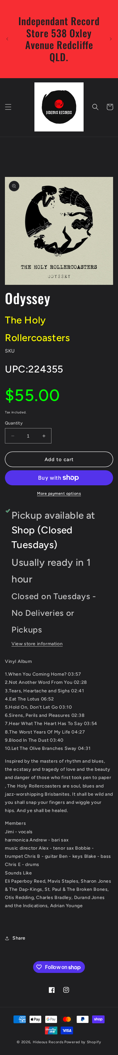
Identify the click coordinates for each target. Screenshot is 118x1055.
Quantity (14, 423)
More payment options (59, 493)
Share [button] (19, 938)
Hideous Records (48, 1042)
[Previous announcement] (7, 39)
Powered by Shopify (82, 1042)
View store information (37, 644)
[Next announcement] (111, 39)
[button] (8, 107)
